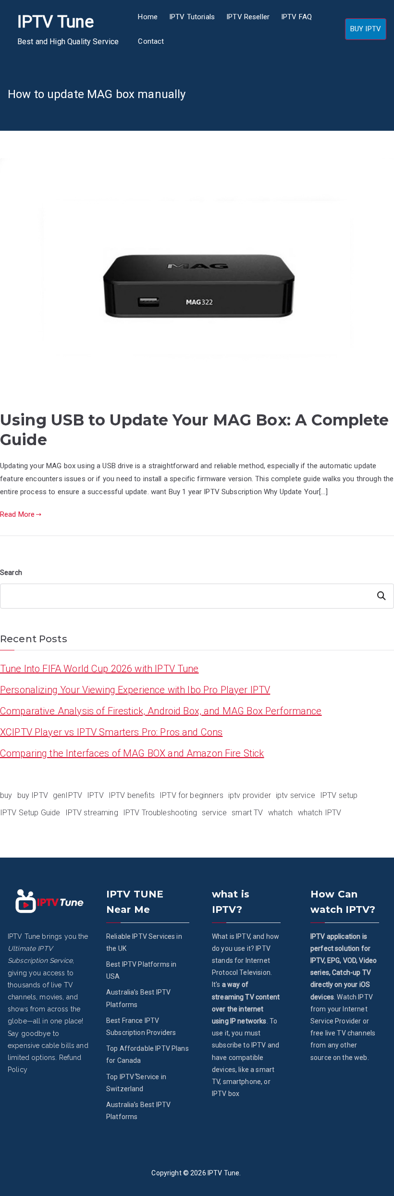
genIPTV (67, 795)
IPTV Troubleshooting (160, 812)
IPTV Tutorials (192, 16)
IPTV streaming (91, 812)
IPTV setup (339, 795)
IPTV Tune (55, 22)
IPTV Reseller (248, 16)
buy (6, 795)
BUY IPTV (365, 29)
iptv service (295, 795)
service (214, 812)
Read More (17, 514)
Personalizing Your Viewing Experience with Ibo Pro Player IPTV (135, 690)
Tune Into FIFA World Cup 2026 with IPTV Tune (99, 668)
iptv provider (249, 795)
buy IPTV (32, 795)
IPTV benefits (132, 795)
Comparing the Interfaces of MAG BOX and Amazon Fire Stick (132, 753)
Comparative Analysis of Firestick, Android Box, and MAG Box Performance (161, 711)
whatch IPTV (320, 812)
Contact (151, 41)
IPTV (95, 795)
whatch (280, 812)
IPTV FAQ (296, 16)
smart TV (247, 812)
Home (148, 16)
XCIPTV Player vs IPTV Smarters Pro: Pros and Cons (111, 732)
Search (11, 572)
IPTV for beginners (191, 795)
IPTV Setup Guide (30, 812)
